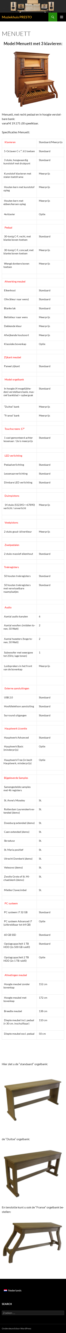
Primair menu (61, 17)
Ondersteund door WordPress (16, 1328)
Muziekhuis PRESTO (17, 17)
